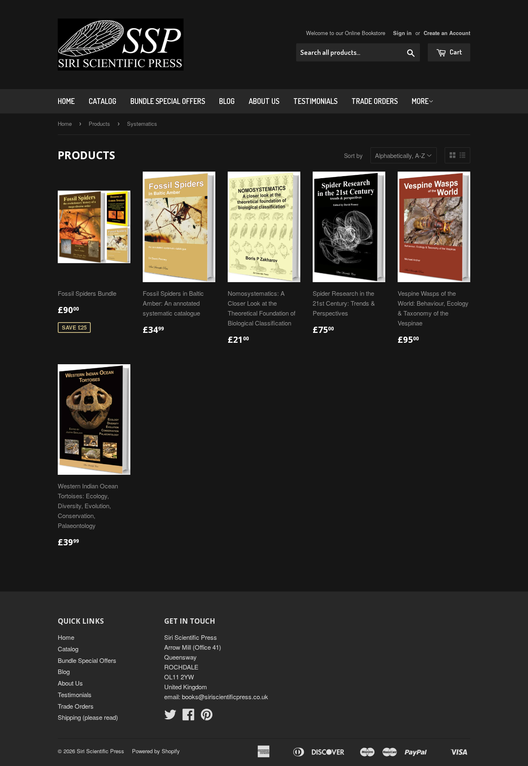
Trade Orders (374, 101)
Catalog (102, 101)
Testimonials (315, 101)
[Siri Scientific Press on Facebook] (188, 716)
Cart (455, 51)
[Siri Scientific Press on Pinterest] (206, 716)
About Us (264, 101)
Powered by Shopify (156, 751)
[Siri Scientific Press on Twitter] (170, 716)
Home (66, 101)
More (420, 101)
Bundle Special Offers (167, 101)
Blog (227, 101)
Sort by (353, 155)
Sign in (402, 33)
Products (99, 123)
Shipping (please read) (88, 717)
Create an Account (447, 33)
